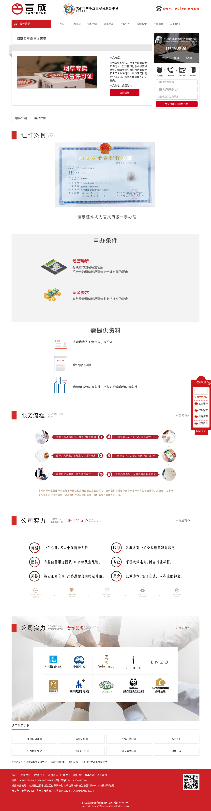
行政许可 (125, 24)
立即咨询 (124, 92)
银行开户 (176, 739)
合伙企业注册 (81, 751)
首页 (61, 24)
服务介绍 (21, 118)
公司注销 (176, 751)
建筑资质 (109, 24)
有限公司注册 (34, 739)
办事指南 (158, 24)
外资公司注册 (129, 751)
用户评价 (40, 118)
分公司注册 (82, 739)
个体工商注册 (129, 739)
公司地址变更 (34, 751)
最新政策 (142, 24)
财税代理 (92, 24)
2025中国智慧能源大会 (35, 762)
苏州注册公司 (58, 762)
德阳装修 (73, 762)
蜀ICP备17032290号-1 (120, 802)
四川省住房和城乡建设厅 (94, 762)
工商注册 (76, 24)
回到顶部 (201, 431)
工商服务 (203, 403)
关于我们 (175, 24)
